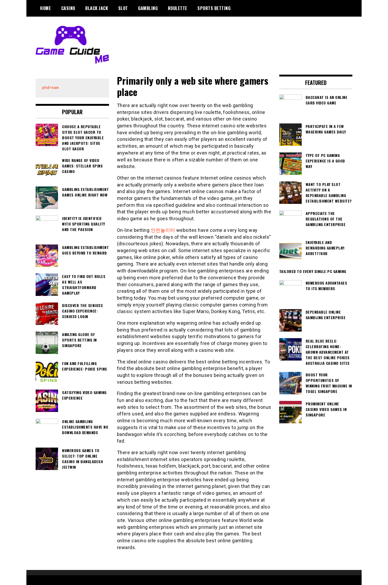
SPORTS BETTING (213, 8)
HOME (45, 8)
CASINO (68, 8)
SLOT (123, 8)
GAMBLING (148, 8)
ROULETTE (177, 8)
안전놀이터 (163, 230)
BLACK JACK (96, 8)
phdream (50, 88)
